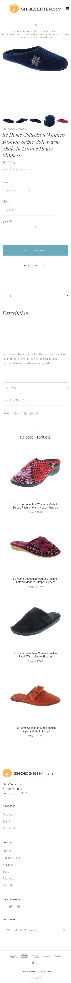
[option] (35, 58)
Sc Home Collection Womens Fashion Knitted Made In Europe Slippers (35, 580)
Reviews (9, 388)
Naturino (8, 864)
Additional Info (16, 399)
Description (13, 296)
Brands (7, 821)
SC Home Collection (14, 128)
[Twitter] (10, 906)
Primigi (7, 851)
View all (7, 885)
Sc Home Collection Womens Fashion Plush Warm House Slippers (35, 655)
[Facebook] (3, 906)
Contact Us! (10, 828)
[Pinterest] (18, 906)
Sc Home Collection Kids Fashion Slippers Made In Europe (36, 729)
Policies (7, 814)
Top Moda (9, 878)
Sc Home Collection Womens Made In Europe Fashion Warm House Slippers (35, 506)
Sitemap (35, 978)
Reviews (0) (26, 169)
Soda (6, 871)
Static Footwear (12, 857)
